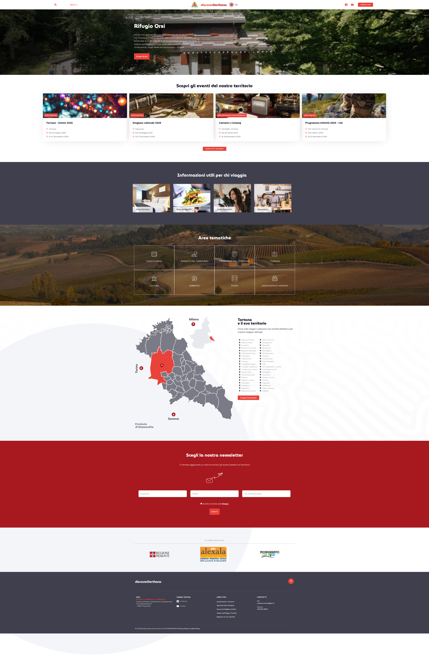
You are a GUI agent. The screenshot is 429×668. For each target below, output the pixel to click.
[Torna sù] (291, 581)
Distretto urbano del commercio (151, 599)
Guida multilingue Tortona (227, 613)
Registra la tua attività (226, 617)
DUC (138, 597)
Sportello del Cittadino (225, 605)
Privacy (225, 504)
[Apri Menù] (76, 4)
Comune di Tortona (142, 602)
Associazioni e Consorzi (225, 602)
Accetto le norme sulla (215, 504)
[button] (55, 5)
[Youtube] (352, 4)
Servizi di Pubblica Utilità (226, 609)
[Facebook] (346, 4)
